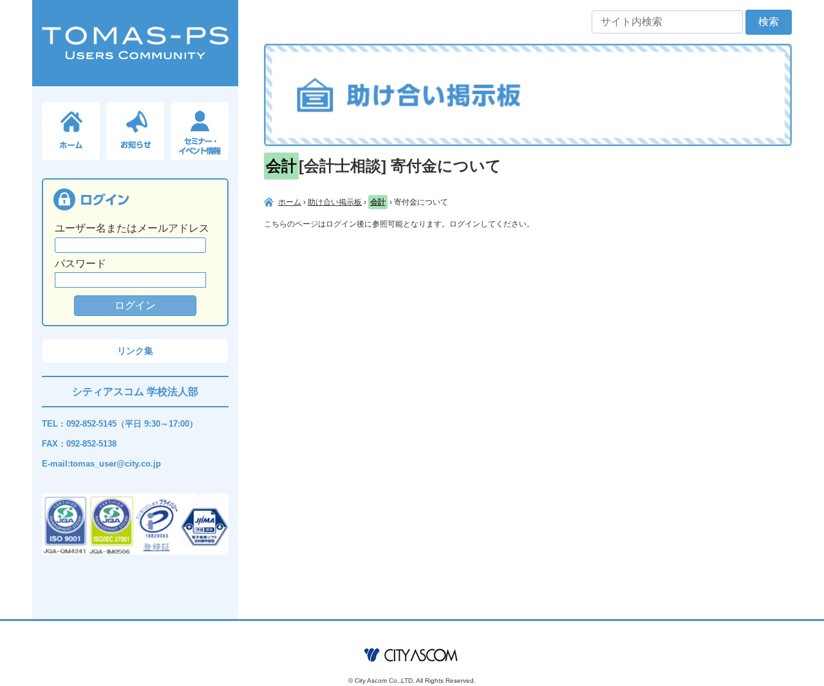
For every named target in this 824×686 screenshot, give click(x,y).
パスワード (80, 263)
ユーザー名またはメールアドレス (132, 228)
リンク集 (135, 351)
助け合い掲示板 (335, 202)
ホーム (289, 202)
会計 (378, 202)
